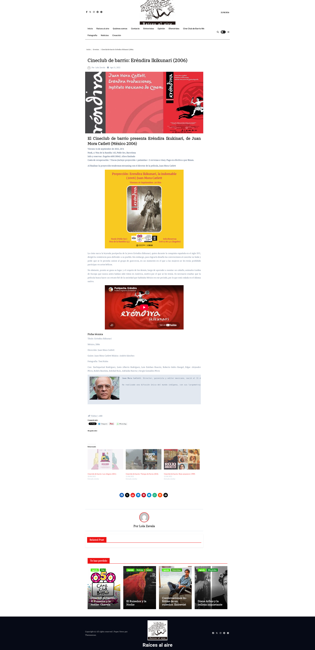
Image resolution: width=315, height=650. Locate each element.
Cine (102, 570)
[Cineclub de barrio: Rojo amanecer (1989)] (182, 459)
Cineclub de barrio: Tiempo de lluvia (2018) (142, 474)
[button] (228, 32)
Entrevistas (148, 28)
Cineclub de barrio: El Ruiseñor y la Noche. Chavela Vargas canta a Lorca (104, 602)
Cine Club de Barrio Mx (193, 28)
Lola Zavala (100, 67)
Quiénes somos (120, 28)
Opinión (161, 28)
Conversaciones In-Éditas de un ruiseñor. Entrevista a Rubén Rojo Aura (175, 602)
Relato (148, 570)
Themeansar (90, 635)
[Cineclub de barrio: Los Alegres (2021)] (105, 459)
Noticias (105, 35)
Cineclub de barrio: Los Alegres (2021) (102, 474)
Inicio (90, 28)
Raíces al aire (102, 28)
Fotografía (92, 35)
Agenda (95, 570)
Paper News (119, 631)
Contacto (135, 28)
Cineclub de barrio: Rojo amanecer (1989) (179, 474)
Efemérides (174, 28)
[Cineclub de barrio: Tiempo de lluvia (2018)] (143, 459)
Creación (116, 35)
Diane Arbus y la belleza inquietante (210, 602)
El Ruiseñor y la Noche (136, 602)
